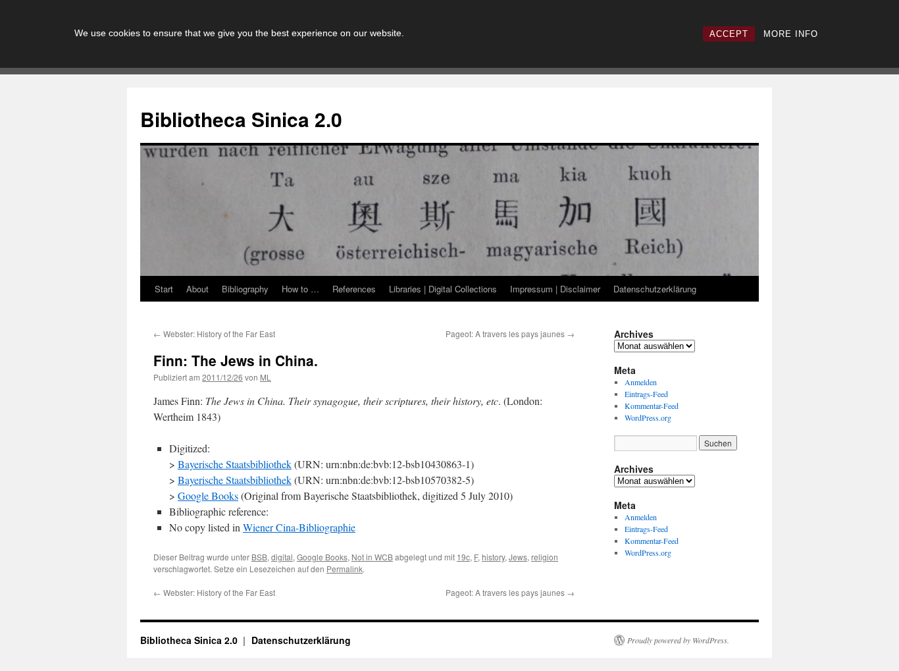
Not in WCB (372, 556)
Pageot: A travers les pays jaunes (510, 333)
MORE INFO (790, 34)
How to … (300, 288)
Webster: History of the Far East (214, 333)
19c (463, 556)
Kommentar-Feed (652, 405)
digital (282, 556)
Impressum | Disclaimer (555, 288)
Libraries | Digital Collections (443, 288)
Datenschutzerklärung (654, 288)
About (197, 288)
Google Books (208, 495)
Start (164, 288)
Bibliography (245, 288)
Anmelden (641, 382)
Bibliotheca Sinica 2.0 (241, 119)
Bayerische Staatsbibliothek (235, 464)
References (354, 288)
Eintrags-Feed (646, 394)
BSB (259, 556)
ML (265, 377)
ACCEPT (728, 34)
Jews (518, 556)
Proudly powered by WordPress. (678, 640)
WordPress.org (648, 417)
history (493, 556)
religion (544, 556)
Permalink (344, 568)
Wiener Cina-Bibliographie (299, 527)
